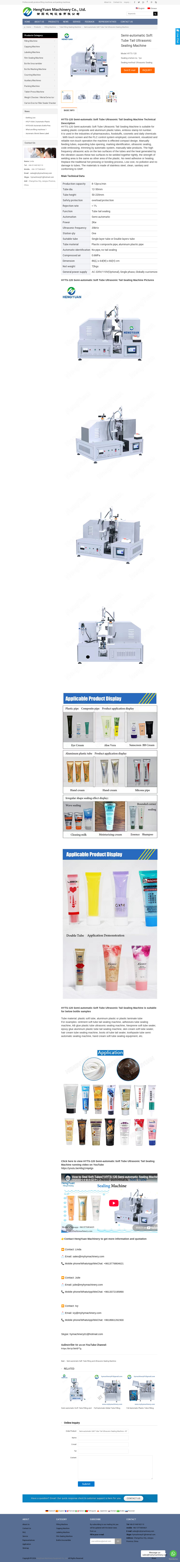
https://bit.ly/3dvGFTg (71, 1348)
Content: (73, 1458)
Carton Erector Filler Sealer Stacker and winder (39, 104)
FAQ (24, 1532)
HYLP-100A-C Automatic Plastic (38, 122)
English (141, 8)
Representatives (107, 22)
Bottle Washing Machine (35, 69)
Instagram (147, 2)
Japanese (103, 1511)
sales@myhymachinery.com (41, 173)
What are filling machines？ (36, 130)
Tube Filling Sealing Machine (70, 27)
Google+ (143, 2)
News (65, 22)
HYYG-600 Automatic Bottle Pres (38, 126)
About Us (107, 2)
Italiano (81, 1511)
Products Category (33, 35)
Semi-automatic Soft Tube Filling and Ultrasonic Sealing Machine (91, 1361)
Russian (131, 1511)
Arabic (122, 1511)
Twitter (139, 2)
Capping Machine (32, 46)
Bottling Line (30, 118)
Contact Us (117, 2)
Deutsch (51, 1511)
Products (53, 22)
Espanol (61, 1511)
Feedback (89, 22)
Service (77, 22)
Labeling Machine (32, 52)
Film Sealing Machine (33, 58)
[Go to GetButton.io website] (173, 1559)
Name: (74, 1438)
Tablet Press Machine (34, 92)
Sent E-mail (129, 70)
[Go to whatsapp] (173, 1553)
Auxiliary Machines (32, 80)
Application (26, 1544)
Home (27, 22)
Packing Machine (32, 86)
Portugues (92, 1511)
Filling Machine (50, 27)
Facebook (134, 2)
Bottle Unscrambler (33, 63)
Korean (113, 1511)
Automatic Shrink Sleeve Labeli (37, 134)
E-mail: (74, 1444)
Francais (72, 1511)
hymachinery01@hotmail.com (42, 177)
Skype (156, 2)
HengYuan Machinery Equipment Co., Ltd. (52, 1558)
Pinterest (151, 2)
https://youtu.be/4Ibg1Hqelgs (77, 1168)
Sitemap (25, 1548)
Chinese (153, 8)
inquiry (126, 2)
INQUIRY (147, 70)
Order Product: (71, 1431)
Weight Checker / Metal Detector (39, 97)
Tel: (75, 1451)
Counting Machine (32, 75)
